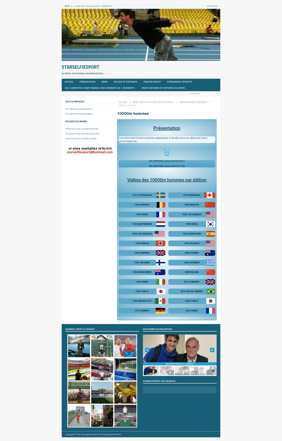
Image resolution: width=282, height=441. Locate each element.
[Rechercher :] (202, 93)
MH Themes (116, 434)
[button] (147, 350)
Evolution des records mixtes (81, 138)
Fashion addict (152, 82)
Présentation (87, 82)
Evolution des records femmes (81, 128)
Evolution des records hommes (82, 133)
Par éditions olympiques (78, 109)
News (104, 82)
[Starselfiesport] (141, 59)
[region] (180, 355)
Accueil (69, 82)
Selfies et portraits (125, 82)
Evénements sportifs (179, 82)
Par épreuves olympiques (79, 113)
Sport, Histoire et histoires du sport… (163, 88)
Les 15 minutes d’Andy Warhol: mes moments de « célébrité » (100, 88)
